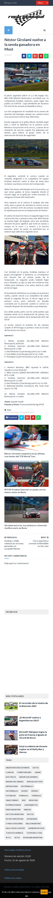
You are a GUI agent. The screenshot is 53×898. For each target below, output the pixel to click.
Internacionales (13, 805)
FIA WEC (24, 791)
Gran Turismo (12, 800)
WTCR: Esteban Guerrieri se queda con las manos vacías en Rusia (25, 490)
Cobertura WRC (24, 772)
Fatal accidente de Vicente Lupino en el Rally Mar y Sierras (33, 749)
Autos (36, 768)
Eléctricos (11, 777)
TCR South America (14, 833)
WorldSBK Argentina (32, 837)
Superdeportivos (36, 828)
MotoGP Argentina (15, 814)
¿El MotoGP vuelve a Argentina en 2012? (30, 719)
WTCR (32, 412)
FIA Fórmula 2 (27, 786)
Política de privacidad (14, 869)
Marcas (27, 810)
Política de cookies (12, 878)
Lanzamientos (31, 805)
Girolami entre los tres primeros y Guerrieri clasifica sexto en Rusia (25, 526)
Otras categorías (14, 823)
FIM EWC (34, 791)
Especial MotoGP (35, 782)
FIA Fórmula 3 (12, 791)
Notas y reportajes (14, 819)
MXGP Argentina (13, 810)
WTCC (8, 837)
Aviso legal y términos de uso (17, 850)
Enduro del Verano (15, 782)
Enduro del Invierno (28, 777)
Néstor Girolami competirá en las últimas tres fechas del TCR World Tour (24, 454)
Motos (30, 814)
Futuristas (11, 796)
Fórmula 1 (23, 796)
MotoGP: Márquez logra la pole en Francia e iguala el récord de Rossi (33, 734)
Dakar (38, 772)
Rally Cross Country (15, 828)
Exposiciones (12, 786)
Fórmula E (36, 796)
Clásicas (10, 772)
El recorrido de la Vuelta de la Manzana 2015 (33, 704)
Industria (33, 800)
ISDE (23, 800)
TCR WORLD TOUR (34, 833)
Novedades (32, 819)
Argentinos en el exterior (15, 412)
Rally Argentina (33, 823)
